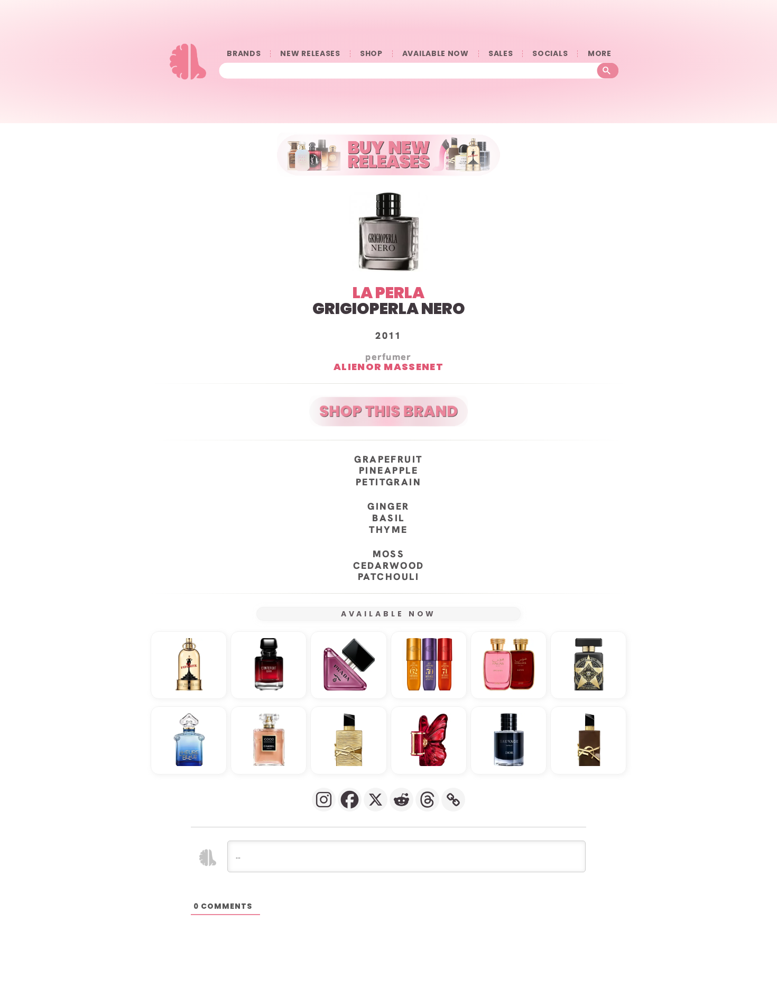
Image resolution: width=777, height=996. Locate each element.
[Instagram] (324, 799)
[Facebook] (350, 799)
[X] (375, 799)
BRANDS (244, 53)
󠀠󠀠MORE (599, 53)
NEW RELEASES (310, 53)
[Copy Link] (453, 799)
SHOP (371, 53)
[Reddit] (401, 799)
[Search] (608, 70)
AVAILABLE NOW (435, 53)
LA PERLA (388, 292)
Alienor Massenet (388, 366)
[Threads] (427, 799)
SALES (500, 53)
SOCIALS (550, 53)
